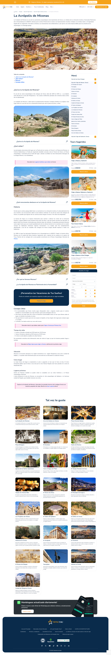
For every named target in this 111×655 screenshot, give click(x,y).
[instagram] (61, 646)
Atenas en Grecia (75, 91)
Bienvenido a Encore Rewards (40, 629)
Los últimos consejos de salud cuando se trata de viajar (78, 631)
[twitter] (45, 646)
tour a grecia (50, 386)
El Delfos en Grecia (75, 100)
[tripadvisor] (69, 646)
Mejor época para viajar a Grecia (37, 344)
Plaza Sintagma (74, 128)
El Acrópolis (74, 96)
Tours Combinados (39, 7)
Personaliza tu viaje (102, 7)
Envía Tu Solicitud (59, 631)
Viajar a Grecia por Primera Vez (52, 325)
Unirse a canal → (27, 611)
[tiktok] (53, 646)
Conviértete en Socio (47, 631)
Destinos (28, 7)
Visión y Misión (68, 629)
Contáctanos (23, 631)
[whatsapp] (65, 646)
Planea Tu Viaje (41, 301)
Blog (47, 7)
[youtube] (49, 646)
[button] (83, 7)
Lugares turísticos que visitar (42, 162)
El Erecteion (74, 126)
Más (51, 7)
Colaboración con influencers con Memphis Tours (48, 634)
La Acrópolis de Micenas (76, 110)
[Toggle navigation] (13, 7)
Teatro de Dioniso (75, 123)
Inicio (17, 7)
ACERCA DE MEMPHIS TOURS (82, 629)
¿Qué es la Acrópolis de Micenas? (24, 77)
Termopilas (73, 87)
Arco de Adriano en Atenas (77, 133)
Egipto (22, 7)
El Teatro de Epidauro (76, 105)
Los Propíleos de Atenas (77, 107)
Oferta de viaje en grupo (67, 634)
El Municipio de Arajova (76, 84)
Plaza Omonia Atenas (76, 130)
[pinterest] (57, 646)
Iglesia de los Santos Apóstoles (78, 121)
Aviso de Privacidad (25, 629)
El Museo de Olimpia (76, 89)
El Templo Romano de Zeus (77, 116)
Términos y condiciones (34, 631)
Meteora (73, 227)
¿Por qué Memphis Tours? (56, 629)
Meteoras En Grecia (75, 98)
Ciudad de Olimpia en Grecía (77, 103)
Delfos (89, 226)
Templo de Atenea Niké (76, 114)
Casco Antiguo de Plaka (76, 119)
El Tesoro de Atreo (75, 112)
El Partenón (74, 93)
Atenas (16, 238)
